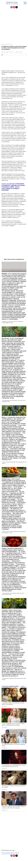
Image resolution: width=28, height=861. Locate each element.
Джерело (16, 85)
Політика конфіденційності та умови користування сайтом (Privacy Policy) (10, 853)
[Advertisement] (14, 25)
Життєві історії (19, 52)
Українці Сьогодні (12, 2)
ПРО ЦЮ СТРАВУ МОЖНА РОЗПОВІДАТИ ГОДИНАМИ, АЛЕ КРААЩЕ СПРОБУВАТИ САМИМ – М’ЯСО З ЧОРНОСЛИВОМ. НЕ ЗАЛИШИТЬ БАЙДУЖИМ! (13, 187)
